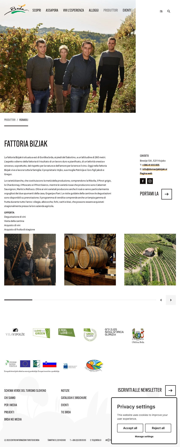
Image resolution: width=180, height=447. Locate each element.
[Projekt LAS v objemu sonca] (94, 366)
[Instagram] (150, 181)
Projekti (9, 412)
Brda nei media (13, 419)
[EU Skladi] (70, 366)
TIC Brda (66, 412)
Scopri (36, 11)
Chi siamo (9, 398)
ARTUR (109, 440)
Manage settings (144, 436)
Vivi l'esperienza (73, 11)
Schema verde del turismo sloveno (25, 391)
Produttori (111, 11)
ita (161, 11)
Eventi (127, 11)
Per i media (10, 405)
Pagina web (146, 173)
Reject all (158, 428)
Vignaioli (23, 120)
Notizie (65, 391)
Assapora (52, 11)
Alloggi (94, 11)
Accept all (130, 428)
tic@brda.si (96, 440)
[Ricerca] (169, 11)
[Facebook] (143, 181)
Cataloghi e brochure (74, 398)
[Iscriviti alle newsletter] (170, 390)
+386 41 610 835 (150, 164)
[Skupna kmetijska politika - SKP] (31, 363)
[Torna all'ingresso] (16, 9)
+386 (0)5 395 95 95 (78, 440)
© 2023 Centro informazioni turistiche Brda (21, 440)
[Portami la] (166, 194)
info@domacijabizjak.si (154, 169)
